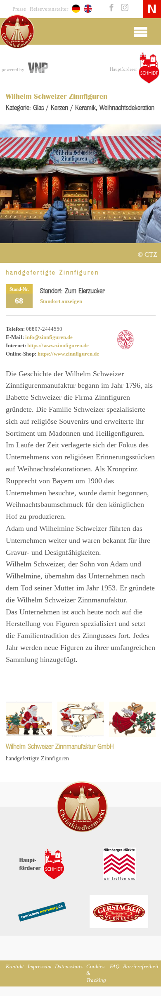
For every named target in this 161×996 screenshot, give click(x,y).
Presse (19, 9)
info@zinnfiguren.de (49, 337)
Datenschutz (69, 967)
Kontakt (15, 967)
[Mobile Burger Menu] (141, 31)
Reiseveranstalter (49, 9)
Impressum (39, 967)
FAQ (114, 967)
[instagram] (122, 8)
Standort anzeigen (61, 301)
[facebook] (110, 8)
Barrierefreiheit (141, 967)
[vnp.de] (37, 68)
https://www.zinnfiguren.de (58, 346)
